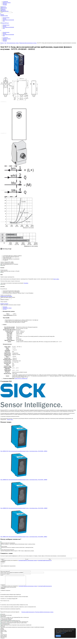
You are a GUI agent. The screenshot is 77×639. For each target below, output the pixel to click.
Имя (50, 559)
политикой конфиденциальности (44, 560)
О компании (5, 1)
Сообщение (2, 584)
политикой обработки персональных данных (27, 560)
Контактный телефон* (5, 573)
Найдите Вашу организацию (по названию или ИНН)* (11, 572)
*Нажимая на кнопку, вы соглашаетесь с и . (27, 560)
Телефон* (2, 559)
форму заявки (56, 278)
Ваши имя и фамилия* (5, 571)
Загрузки (5, 309)
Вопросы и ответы (7, 2)
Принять (58, 635)
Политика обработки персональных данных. (44, 611)
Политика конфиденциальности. (28, 611)
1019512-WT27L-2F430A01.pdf (21, 378)
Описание (5, 306)
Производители (6, 17)
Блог (4, 20)
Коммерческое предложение (6, 296)
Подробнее (26, 283)
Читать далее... (10, 419)
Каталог (4, 18)
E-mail (26, 559)
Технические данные (7, 307)
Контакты (5, 3)
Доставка (5, 4)
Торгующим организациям (8, 19)
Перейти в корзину (4, 303)
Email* (1, 575)
